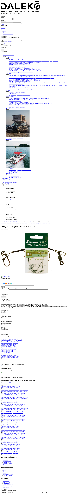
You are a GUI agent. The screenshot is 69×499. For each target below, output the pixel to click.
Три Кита (27, 87)
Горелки (20, 59)
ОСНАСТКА (12, 82)
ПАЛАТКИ (11, 62)
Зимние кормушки (33, 76)
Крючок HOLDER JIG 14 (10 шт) (8, 349)
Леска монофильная (63, 82)
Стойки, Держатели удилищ (47, 85)
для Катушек (21, 89)
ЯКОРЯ (10, 172)
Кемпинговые (22, 62)
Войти (2, 38)
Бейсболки (26, 99)
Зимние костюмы (17, 98)
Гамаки (16, 64)
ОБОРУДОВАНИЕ (13, 85)
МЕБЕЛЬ (11, 67)
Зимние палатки (23, 75)
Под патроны (19, 93)
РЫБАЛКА (8, 73)
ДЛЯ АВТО (8, 108)
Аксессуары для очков (17, 102)
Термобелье (47, 98)
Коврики (20, 64)
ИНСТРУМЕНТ (12, 70)
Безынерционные (18, 78)
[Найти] (21, 23)
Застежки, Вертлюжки (34, 82)
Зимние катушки (61, 75)
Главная (2, 221)
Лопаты (35, 70)
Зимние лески (53, 75)
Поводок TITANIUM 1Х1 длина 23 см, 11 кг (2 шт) (12, 438)
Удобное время (4, 19)
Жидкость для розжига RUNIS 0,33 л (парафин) (11, 340)
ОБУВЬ (10, 101)
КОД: (2, 278)
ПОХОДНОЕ (12, 68)
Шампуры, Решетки (43, 61)
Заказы (4, 31)
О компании (6, 481)
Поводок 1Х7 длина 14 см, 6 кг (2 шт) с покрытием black (14, 398)
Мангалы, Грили (25, 61)
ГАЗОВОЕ (11, 59)
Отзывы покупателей (8, 484)
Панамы (34, 99)
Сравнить (7, 281)
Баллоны (15, 59)
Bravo (14, 168)
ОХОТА (8, 90)
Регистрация (6, 38)
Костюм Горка (24, 98)
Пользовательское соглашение (10, 464)
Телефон (2, 17)
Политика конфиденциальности (10, 485)
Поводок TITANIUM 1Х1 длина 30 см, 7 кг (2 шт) (12, 434)
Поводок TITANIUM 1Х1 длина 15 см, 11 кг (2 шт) (12, 420)
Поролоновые (26, 79)
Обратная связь (6, 483)
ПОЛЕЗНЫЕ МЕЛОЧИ (14, 104)
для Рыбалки (25, 102)
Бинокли (17, 68)
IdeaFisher (23, 103)
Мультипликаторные (27, 78)
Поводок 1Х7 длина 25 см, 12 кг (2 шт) (9, 343)
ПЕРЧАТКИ (11, 103)
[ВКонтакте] (4, 283)
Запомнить (4, 51)
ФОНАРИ (11, 72)
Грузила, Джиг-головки (44, 82)
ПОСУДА (11, 69)
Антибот (3, 20)
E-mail (2, 40)
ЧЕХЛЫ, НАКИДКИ (13, 138)
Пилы (38, 70)
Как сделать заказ (7, 461)
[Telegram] (13, 283)
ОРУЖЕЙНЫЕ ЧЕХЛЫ (14, 92)
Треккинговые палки (28, 68)
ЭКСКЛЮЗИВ (9, 173)
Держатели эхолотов (26, 170)
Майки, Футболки (32, 98)
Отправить (3, 21)
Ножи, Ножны (19, 70)
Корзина (2, 26)
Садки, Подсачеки (36, 85)
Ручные (19, 72)
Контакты (5, 460)
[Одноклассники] (6, 283)
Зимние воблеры (25, 76)
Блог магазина (6, 482)
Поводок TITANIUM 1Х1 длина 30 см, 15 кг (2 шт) (12, 431)
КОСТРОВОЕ (12, 61)
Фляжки (30, 69)
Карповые (16, 81)
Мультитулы (26, 70)
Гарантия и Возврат (7, 463)
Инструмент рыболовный (26, 85)
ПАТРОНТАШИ (12, 93)
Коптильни (18, 61)
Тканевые (22, 92)
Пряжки (24, 105)
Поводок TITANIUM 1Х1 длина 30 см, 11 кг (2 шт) (12, 416)
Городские (16, 63)
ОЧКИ (10, 102)
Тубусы (39, 89)
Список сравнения (7, 32)
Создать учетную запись (6, 43)
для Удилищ (34, 89)
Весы (18, 85)
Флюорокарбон (19, 84)
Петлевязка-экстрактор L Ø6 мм (8, 345)
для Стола (20, 69)
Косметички (15, 65)
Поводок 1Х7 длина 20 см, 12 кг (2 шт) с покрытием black (14, 409)
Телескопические (25, 80)
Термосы (25, 69)
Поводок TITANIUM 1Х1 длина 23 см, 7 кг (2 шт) (12, 394)
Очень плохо (29, 288)
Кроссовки (14, 101)
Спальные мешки (27, 64)
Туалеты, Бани (36, 62)
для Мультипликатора (34, 80)
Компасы (21, 68)
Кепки (30, 99)
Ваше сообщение (4, 294)
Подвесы (23, 95)
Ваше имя (3, 16)
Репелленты (22, 107)
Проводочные (35, 78)
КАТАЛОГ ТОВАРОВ (8, 55)
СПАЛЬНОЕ (12, 64)
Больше (40, 76)
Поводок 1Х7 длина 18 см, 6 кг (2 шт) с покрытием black (14, 424)
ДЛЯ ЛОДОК (9, 139)
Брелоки (15, 72)
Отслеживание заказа (5, 37)
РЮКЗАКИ (11, 63)
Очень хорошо (11, 288)
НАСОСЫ (11, 168)
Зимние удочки (46, 75)
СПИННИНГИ (12, 80)
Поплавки (21, 82)
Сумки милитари (22, 65)
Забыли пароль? (7, 41)
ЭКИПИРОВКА (10, 96)
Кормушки (26, 82)
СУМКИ (11, 65)
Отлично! (4, 288)
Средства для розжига (53, 61)
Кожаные (14, 105)
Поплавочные (22, 81)
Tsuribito (32, 103)
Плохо (23, 288)
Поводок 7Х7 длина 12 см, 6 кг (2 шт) (9, 427)
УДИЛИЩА (11, 81)
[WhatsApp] (10, 283)
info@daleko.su (9, 199)
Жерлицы (40, 75)
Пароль (2, 41)
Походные (16, 62)
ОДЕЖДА (11, 98)
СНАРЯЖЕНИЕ (9, 57)
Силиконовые (33, 79)
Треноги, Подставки (33, 61)
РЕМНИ (10, 105)
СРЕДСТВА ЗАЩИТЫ (14, 107)
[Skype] (11, 283)
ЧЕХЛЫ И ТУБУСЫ (13, 89)
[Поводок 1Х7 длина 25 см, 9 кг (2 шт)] (34, 274)
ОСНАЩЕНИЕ (12, 170)
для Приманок (27, 89)
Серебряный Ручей (38, 103)
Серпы (41, 70)
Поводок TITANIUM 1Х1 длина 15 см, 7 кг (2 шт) (12, 413)
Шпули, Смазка (50, 78)
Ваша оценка (4, 287)
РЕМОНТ (11, 171)
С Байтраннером (43, 78)
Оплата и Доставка (7, 462)
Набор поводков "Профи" (6, 384)
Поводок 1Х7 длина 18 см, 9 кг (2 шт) (9, 357)
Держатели (18, 170)
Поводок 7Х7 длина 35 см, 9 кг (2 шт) (9, 442)
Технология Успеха (20, 87)
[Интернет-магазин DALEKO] (21, 12)
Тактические (27, 63)
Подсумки (27, 95)
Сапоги (19, 101)
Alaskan (16, 103)
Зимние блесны (17, 76)
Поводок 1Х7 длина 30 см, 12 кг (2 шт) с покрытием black (14, 391)
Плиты (23, 59)
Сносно (18, 288)
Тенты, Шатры (29, 62)
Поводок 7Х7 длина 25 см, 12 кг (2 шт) (9, 449)
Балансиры (11, 76)
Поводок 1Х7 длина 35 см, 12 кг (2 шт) (9, 445)
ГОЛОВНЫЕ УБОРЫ (14, 99)
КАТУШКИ (11, 78)
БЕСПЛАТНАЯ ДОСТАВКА (10, 182)
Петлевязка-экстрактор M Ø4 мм (8, 355)
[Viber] (8, 283)
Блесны (17, 79)
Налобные (23, 72)
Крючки (17, 82)
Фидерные (28, 81)
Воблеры (21, 79)
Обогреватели (28, 59)
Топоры (31, 70)
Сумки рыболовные (58, 85)
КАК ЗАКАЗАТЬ (7, 179)
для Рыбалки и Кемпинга (19, 67)
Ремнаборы (30, 104)
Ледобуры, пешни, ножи (32, 75)
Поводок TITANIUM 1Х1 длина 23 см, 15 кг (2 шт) (12, 405)
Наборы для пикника (37, 69)
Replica (28, 103)
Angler (19, 103)
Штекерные (18, 80)
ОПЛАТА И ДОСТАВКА (9, 181)
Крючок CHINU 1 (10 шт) (6, 352)
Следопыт (45, 103)
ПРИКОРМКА (12, 87)
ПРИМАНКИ (12, 79)
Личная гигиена (23, 104)
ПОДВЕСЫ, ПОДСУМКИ (15, 95)
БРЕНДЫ (5, 178)
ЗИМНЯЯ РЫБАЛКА (14, 75)
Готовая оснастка (54, 82)
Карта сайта (6, 487)
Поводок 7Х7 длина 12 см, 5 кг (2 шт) (9, 453)
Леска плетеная (12, 84)
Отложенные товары (8, 34)
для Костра (15, 69)
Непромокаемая (40, 98)
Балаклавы (21, 99)
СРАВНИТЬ (6, 183)
